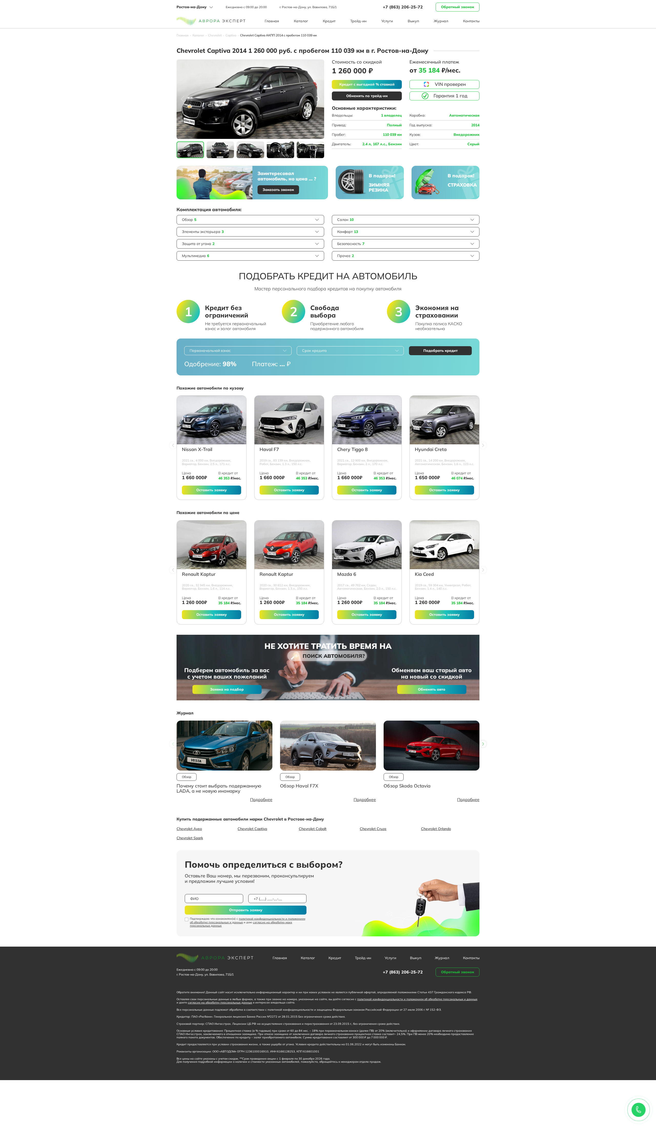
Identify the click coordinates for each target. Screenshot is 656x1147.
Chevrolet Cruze (373, 829)
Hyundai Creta (431, 449)
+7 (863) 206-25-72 (403, 7)
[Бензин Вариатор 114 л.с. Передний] (211, 544)
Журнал (441, 21)
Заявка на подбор (227, 689)
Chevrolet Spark (190, 838)
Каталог (301, 21)
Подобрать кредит (440, 350)
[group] (250, 99)
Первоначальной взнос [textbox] (210, 350)
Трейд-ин (358, 21)
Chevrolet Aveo (189, 829)
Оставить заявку (211, 490)
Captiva (230, 35)
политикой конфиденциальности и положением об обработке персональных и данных (247, 920)
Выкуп (413, 21)
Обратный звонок (457, 7)
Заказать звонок (278, 189)
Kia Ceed (424, 574)
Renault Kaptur (199, 574)
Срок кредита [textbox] (314, 350)
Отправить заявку (245, 910)
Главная (272, 21)
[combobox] (238, 350)
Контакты (471, 21)
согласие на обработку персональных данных (220, 1002)
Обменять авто (431, 689)
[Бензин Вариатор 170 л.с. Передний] (367, 420)
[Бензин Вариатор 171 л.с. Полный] (211, 420)
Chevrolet (215, 35)
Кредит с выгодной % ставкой (367, 84)
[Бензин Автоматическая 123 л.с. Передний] (444, 420)
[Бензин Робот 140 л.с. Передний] (444, 544)
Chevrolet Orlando (436, 829)
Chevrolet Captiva (252, 829)
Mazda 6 (346, 574)
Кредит (329, 21)
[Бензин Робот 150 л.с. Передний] (289, 420)
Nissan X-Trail (197, 449)
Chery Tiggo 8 (352, 449)
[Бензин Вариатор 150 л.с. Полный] (289, 544)
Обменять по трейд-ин (367, 96)
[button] (318, 99)
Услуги (387, 21)
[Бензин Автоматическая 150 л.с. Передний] (367, 544)
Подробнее (261, 799)
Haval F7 (269, 449)
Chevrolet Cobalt (312, 829)
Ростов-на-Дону (192, 7)
